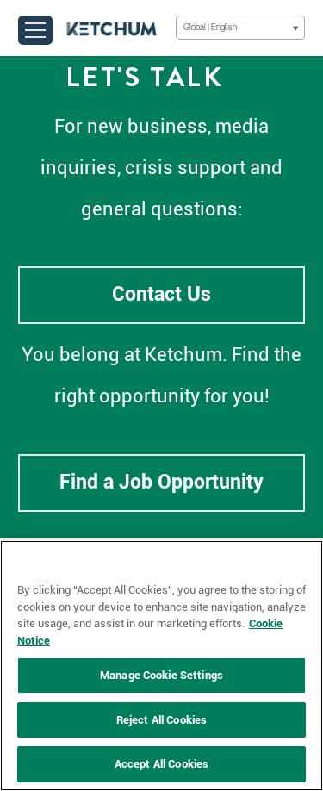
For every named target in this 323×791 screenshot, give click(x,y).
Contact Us (161, 294)
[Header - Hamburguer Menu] (35, 30)
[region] (161, 665)
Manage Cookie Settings (161, 675)
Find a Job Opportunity (161, 482)
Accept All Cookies (161, 763)
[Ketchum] (111, 27)
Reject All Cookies (161, 719)
